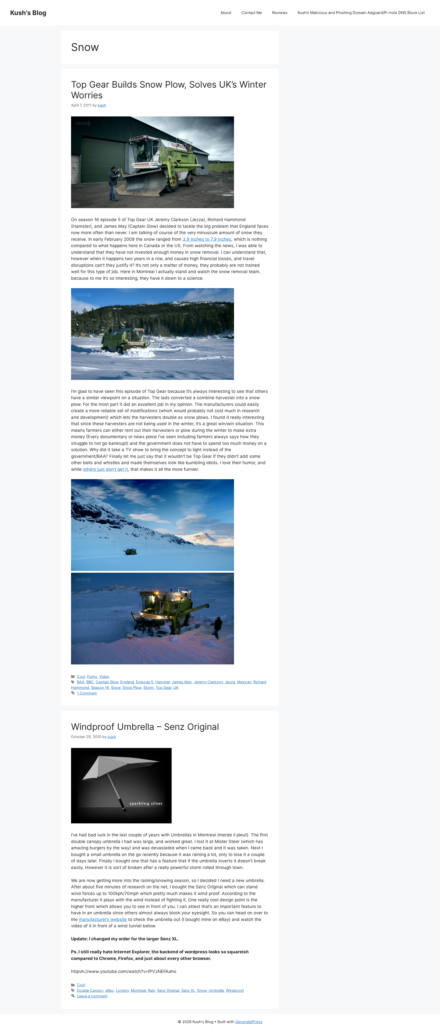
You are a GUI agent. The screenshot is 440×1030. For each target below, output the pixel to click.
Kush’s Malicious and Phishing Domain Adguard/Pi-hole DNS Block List (361, 12)
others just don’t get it (105, 469)
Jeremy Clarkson (208, 682)
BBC (90, 682)
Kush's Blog (28, 13)
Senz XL (188, 990)
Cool (81, 676)
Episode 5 (144, 682)
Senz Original (168, 990)
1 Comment (87, 693)
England (127, 682)
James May (182, 682)
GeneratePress (249, 1021)
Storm (148, 687)
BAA (80, 682)
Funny (92, 676)
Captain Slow (107, 682)
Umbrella (216, 990)
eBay (109, 990)
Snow (115, 687)
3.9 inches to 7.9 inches (207, 239)
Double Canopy (90, 990)
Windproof (235, 990)
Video (104, 676)
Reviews (279, 12)
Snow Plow (131, 687)
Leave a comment (92, 996)
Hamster (162, 682)
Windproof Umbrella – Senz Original (145, 726)
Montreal (138, 990)
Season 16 (100, 687)
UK (175, 687)
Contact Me (251, 12)
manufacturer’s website (103, 919)
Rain (151, 990)
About (226, 12)
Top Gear (163, 687)
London (122, 990)
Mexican (244, 682)
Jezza (230, 682)
